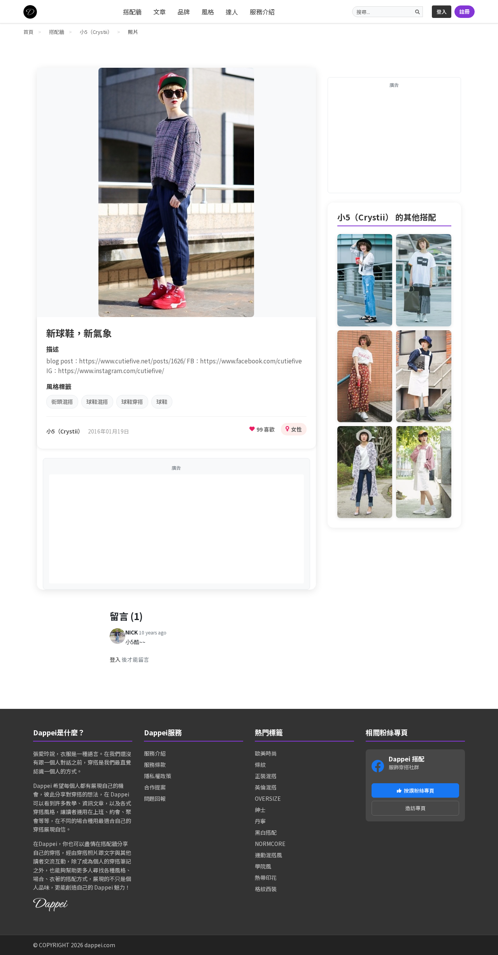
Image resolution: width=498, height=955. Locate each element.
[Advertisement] (176, 528)
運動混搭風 (268, 855)
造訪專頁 (415, 808)
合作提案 (155, 787)
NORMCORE (270, 844)
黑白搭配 (266, 832)
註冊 (464, 11)
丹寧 (260, 821)
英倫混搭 (266, 787)
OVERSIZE (268, 798)
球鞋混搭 (97, 401)
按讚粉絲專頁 (419, 790)
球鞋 (161, 401)
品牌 (183, 11)
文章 (159, 11)
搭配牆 (132, 11)
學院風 (263, 866)
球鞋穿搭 (132, 401)
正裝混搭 (266, 776)
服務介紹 (262, 11)
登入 (442, 11)
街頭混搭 (62, 401)
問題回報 (155, 798)
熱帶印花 (266, 877)
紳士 (260, 810)
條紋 (260, 764)
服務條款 (155, 764)
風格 (208, 11)
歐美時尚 (266, 753)
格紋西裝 (266, 889)
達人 (232, 11)
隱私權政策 (157, 776)
